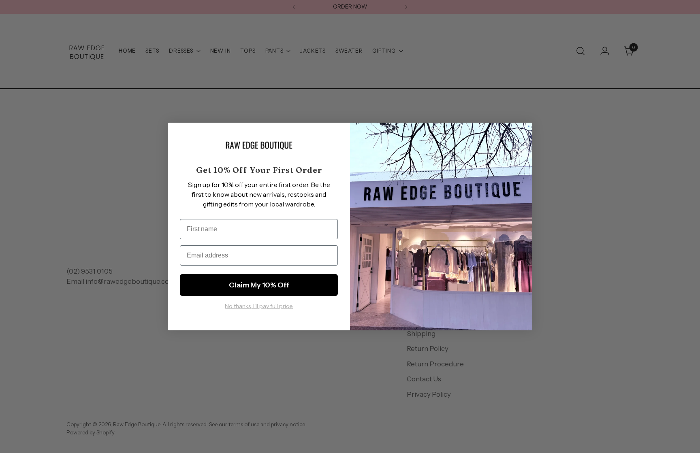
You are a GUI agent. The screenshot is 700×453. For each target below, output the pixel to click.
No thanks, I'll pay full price (259, 306)
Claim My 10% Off (259, 285)
